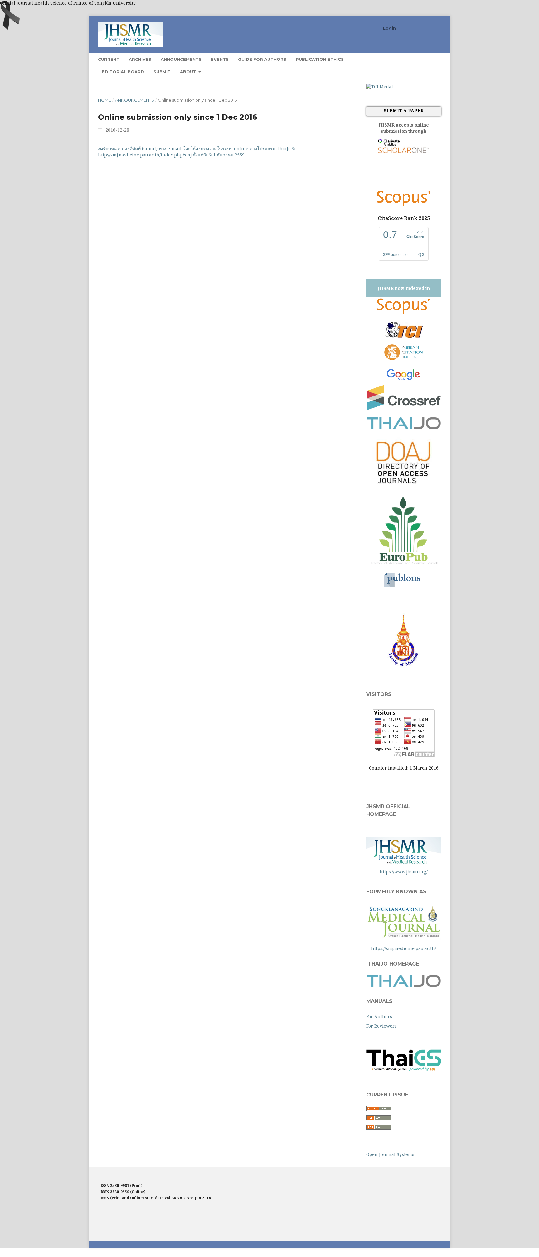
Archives (140, 59)
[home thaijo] (403, 986)
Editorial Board (123, 71)
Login (389, 28)
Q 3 (421, 254)
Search (428, 59)
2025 (420, 232)
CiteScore (415, 237)
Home (104, 100)
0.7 (390, 234)
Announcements (181, 59)
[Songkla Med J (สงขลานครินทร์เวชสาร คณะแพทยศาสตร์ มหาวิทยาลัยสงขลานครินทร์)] (403, 668)
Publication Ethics (320, 59)
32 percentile (395, 254)
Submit (162, 71)
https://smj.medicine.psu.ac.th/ (403, 948)
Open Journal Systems (390, 1154)
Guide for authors (262, 59)
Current (108, 59)
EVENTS (220, 59)
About (188, 71)
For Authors (379, 1017)
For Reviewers (381, 1026)
